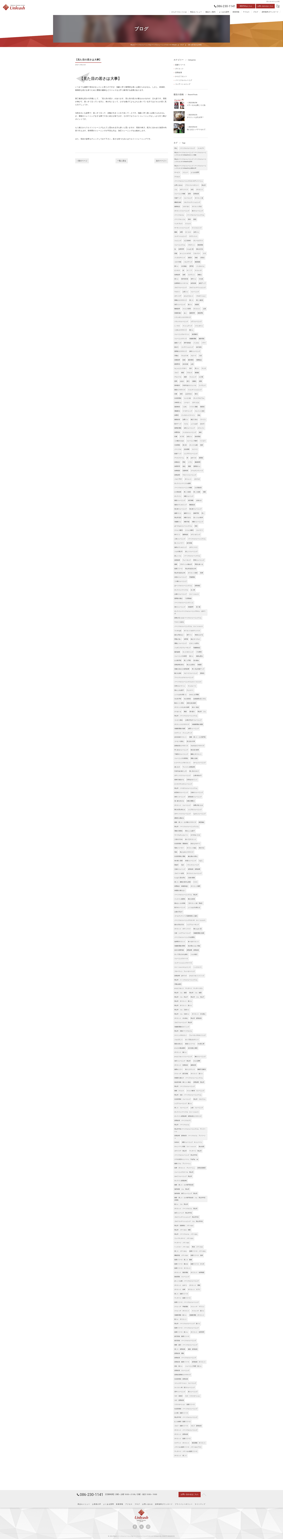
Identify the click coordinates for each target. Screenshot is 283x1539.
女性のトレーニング (180, 577)
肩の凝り (192, 711)
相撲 (185, 377)
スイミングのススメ (180, 1035)
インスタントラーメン (188, 415)
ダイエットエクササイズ (181, 724)
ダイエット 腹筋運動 (181, 1272)
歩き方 (202, 424)
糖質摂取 (200, 313)
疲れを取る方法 (179, 924)
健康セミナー (178, 1069)
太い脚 (193, 590)
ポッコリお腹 (193, 445)
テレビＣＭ (184, 355)
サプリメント (193, 236)
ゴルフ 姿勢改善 (196, 1426)
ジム (175, 189)
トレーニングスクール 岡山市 (183, 1172)
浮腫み (176, 355)
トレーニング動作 (192, 441)
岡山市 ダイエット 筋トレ (183, 1001)
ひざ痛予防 (177, 660)
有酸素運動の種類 (197, 724)
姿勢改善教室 (201, 1168)
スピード (193, 355)
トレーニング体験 (179, 193)
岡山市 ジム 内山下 (181, 997)
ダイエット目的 (192, 573)
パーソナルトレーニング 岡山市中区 (185, 1155)
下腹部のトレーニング (181, 754)
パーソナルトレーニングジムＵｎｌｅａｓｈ (187, 682)
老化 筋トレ (178, 1366)
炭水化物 (185, 364)
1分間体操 (188, 598)
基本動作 (177, 385)
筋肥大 (190, 257)
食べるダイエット (193, 941)
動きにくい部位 (179, 703)
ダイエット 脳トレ (180, 1052)
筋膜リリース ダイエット (182, 1268)
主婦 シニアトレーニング (182, 933)
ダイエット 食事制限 (197, 1272)
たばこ (201, 860)
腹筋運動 (200, 245)
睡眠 (175, 232)
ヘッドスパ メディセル (181, 1247)
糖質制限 (197, 262)
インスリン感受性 (179, 899)
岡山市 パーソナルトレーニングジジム (186, 826)
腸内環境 (191, 360)
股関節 (201, 458)
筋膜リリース (180, 65)
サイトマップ (200, 1504)
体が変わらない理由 (194, 946)
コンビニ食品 (178, 720)
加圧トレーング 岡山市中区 (183, 1213)
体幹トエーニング (179, 797)
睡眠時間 (197, 462)
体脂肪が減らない (179, 890)
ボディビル (195, 402)
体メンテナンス (190, 1069)
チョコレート (192, 686)
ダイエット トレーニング (182, 805)
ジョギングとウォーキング (182, 647)
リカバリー (196, 253)
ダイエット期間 (195, 886)
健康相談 (185, 534)
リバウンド (202, 385)
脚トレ (176, 266)
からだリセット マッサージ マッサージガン (188, 988)
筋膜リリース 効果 (197, 1255)
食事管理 (181, 249)
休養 (175, 394)
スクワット (191, 274)
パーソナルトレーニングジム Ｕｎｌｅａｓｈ (188, 626)
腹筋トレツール (190, 1044)
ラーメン (203, 419)
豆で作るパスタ (195, 835)
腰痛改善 (177, 419)
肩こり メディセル (180, 1251)
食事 (184, 274)
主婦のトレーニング (197, 792)
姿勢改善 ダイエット (199, 1362)
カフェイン (201, 428)
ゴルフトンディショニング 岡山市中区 (186, 1217)
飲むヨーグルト (195, 639)
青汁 (190, 368)
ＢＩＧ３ (188, 232)
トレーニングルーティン (181, 334)
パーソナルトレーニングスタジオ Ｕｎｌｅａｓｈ (190, 920)
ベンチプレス (178, 223)
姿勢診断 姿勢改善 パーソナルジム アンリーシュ (190, 1137)
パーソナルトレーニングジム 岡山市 (185, 894)
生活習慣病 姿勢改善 (181, 1379)
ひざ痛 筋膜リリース (181, 1413)
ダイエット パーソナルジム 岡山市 (185, 1208)
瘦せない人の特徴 (179, 903)
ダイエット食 (199, 198)
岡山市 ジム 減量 (180, 992)
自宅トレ (196, 232)
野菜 (184, 462)
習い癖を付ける (179, 801)
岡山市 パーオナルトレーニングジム (185, 788)
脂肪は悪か (199, 656)
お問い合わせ (178, 185)
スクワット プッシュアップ (183, 733)
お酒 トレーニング (197, 1107)
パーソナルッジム (179, 219)
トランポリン (199, 326)
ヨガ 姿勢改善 (179, 1400)
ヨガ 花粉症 (178, 1396)
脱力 (188, 381)
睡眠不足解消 (202, 1069)
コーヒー (187, 402)
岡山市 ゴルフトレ (199, 1099)
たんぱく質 (190, 249)
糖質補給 (201, 822)
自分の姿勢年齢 (179, 950)
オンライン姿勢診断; (180, 1180)
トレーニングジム (179, 245)
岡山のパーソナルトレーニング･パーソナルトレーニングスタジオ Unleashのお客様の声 (190, 167)
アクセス (177, 176)
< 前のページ (82, 161)
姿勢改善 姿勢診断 (194, 869)
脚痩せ (200, 274)
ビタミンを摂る (194, 643)
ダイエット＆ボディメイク (192, 630)
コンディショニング (182, 84)
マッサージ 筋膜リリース (182, 1298)
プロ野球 (199, 652)
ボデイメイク (193, 547)
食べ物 (198, 607)
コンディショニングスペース (183, 963)
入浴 (200, 355)
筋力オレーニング (179, 907)
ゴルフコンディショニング (192, 202)
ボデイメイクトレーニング (182, 814)
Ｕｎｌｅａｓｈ (194, 594)
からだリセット (181, 76)
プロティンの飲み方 (186, 564)
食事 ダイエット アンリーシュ (184, 1168)
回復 (175, 253)
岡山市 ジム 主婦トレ (181, 1009)
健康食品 (177, 206)
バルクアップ (188, 262)
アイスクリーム (179, 458)
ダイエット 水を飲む (199, 1014)
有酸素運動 (192, 338)
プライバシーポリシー (192, 185)
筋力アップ (177, 424)
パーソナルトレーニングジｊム (183, 602)
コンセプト (201, 148)
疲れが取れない (179, 635)
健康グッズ (177, 343)
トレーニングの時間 (180, 656)
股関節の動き (178, 598)
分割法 (202, 257)
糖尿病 (202, 406)
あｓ (185, 313)
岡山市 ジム (202, 711)
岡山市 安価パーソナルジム (183, 1031)
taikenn (176, 1142)
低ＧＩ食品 (195, 707)
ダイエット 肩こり (180, 1455)
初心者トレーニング (180, 509)
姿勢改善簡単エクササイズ (182, 1374)
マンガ (204, 368)
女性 (192, 189)
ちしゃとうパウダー (180, 368)
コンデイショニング (187, 347)
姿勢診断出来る (179, 664)
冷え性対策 (187, 699)
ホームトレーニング (199, 762)
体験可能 (186, 521)
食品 (184, 466)
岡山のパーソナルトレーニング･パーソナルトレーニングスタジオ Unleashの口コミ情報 (190, 154)
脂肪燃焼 (177, 406)
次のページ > (161, 161)
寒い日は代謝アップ (198, 669)
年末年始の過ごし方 (180, 771)
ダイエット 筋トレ (197, 1073)
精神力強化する (179, 779)
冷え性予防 (177, 699)
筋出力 (176, 347)
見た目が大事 (191, 741)
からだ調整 (196, 1061)
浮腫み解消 (177, 984)
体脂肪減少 (177, 313)
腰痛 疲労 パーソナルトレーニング (185, 1345)
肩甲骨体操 (187, 343)
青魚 (199, 415)
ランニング (192, 377)
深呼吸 (186, 639)
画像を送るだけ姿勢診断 (181, 669)
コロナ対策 (177, 262)
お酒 (204, 308)
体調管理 (177, 466)
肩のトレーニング (179, 607)
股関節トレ (197, 466)
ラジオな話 (177, 630)
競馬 (175, 381)
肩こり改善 (187, 492)
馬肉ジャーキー (179, 848)
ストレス (188, 223)
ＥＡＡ (195, 882)
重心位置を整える (179, 809)
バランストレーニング (181, 321)
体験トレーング (188, 496)
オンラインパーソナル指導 (182, 483)
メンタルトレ (200, 266)
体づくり (177, 534)
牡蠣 (175, 436)
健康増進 (201, 338)
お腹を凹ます (178, 912)
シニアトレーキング (193, 924)
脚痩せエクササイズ (180, 300)
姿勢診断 (177, 475)
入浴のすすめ (178, 839)
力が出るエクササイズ (197, 745)
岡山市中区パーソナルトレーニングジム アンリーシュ (190, 1130)
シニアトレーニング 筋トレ (183, 1103)
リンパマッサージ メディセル (183, 1238)
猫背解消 (194, 334)
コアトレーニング (196, 321)
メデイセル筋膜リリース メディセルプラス (187, 1447)
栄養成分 (177, 462)
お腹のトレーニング (180, 594)
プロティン (191, 245)
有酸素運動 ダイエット (196, 1315)
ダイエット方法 (197, 206)
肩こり (191, 300)
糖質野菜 (177, 364)
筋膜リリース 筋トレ (181, 1332)
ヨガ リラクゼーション (192, 1396)
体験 (204, 492)
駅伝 (196, 394)
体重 (181, 232)
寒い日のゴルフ (194, 771)
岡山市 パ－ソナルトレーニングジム (185, 980)
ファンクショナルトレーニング (183, 677)
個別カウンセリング (180, 504)
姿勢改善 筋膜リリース (181, 1362)
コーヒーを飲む (179, 741)
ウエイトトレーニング (189, 475)
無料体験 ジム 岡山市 (181, 1189)
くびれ (185, 406)
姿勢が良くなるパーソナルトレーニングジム (187, 618)
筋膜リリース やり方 (197, 1264)
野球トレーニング (198, 560)
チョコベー (190, 690)
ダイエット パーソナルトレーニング (185, 1430)
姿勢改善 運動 (179, 1353)
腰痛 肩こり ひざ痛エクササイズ (185, 822)
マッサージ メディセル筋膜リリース (185, 1451)
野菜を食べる (199, 564)
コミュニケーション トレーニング (185, 1383)
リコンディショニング (195, 389)
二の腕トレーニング (180, 581)
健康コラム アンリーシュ (182, 1163)
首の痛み (196, 660)
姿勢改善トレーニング (195, 797)
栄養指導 (177, 360)
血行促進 (199, 347)
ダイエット (179, 69)
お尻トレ (185, 291)
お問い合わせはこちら (265, 6)
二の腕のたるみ (179, 441)
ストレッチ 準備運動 (181, 1306)
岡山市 (204, 185)
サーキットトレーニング (181, 228)
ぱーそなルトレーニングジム (183, 526)
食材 (200, 432)
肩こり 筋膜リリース (181, 1294)
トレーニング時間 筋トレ (193, 1366)
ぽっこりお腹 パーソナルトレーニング (186, 1281)
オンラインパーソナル (181, 590)
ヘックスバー (197, 967)
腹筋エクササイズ (179, 389)
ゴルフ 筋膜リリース (181, 1426)
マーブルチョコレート (181, 835)
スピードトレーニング (190, 673)
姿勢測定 (197, 585)
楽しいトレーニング (191, 551)
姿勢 (189, 193)
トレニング (177, 240)
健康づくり (177, 513)
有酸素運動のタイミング (181, 1027)
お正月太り (188, 394)
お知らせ (199, 500)
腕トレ (191, 330)
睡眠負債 (192, 504)
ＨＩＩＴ (189, 270)
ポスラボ (197, 479)
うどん (186, 424)
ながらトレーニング (199, 814)
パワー (204, 343)
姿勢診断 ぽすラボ (180, 975)
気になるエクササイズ (186, 852)
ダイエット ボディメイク (182, 929)
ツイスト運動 (193, 406)
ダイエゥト (196, 308)
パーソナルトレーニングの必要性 (184, 937)
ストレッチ (198, 270)
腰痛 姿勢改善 (192, 1349)
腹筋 (194, 219)
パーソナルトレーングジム (192, 556)
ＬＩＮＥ (177, 326)
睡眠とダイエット (196, 754)
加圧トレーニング (179, 304)
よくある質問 (195, 172)
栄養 (200, 381)
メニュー (185, 172)
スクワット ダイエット (181, 1443)
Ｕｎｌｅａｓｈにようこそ (182, 967)
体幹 (181, 394)
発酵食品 (199, 360)
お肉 (192, 364)
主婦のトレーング (179, 869)
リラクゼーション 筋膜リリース (184, 1404)
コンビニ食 (187, 398)
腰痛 (175, 564)
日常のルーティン (179, 686)
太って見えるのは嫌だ (181, 954)
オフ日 (182, 436)
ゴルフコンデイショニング (197, 287)
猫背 (201, 445)
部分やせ (201, 848)
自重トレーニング (193, 728)
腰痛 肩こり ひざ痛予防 (197, 737)
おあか (182, 381)
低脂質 (197, 304)
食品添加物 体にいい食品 (182, 1082)
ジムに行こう (178, 1039)
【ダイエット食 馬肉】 (195, 903)
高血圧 (176, 865)
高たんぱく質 (197, 929)
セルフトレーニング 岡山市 (183, 1176)
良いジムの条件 (198, 517)
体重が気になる (198, 805)
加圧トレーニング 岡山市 (182, 1061)
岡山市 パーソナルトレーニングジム (185, 716)
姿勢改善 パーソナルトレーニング (185, 1357)
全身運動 (177, 445)
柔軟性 (202, 673)
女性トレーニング (189, 428)
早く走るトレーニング (181, 750)
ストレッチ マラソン (197, 1306)
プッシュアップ (187, 326)
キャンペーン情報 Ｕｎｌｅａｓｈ (185, 1146)
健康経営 (193, 1065)
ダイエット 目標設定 (181, 1065)
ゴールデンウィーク (197, 470)
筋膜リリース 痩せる (181, 1264)
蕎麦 (185, 711)
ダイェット (188, 479)
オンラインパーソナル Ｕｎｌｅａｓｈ (186, 1112)
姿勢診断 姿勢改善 (193, 950)
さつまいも (177, 711)
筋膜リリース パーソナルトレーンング (186, 1302)
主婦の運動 (191, 877)
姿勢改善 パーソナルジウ (182, 1120)
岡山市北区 (177, 517)
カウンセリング (195, 534)
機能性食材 (177, 202)
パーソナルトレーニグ (183, 80)
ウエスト (177, 291)
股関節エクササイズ (180, 351)
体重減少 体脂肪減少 (181, 886)
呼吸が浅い (177, 639)
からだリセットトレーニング (183, 1056)
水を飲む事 (201, 1044)
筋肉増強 (197, 436)
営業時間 (185, 470)
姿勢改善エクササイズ (181, 745)
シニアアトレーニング (190, 453)
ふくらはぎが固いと (180, 694)
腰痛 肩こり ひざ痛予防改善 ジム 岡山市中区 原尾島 (190, 1199)
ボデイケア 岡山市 (180, 1151)
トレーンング (195, 291)
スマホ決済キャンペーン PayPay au (186, 1159)
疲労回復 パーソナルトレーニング (185, 1340)
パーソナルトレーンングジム (197, 539)
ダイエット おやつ (180, 1285)
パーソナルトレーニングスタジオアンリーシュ (188, 181)
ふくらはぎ (194, 424)
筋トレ (190, 304)
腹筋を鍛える (178, 1044)
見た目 (185, 445)
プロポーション (201, 296)
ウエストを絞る (179, 622)
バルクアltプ (178, 479)
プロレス (189, 372)
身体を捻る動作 (191, 703)
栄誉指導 (177, 560)
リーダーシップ (187, 411)
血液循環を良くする (199, 699)
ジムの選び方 (178, 551)
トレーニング (188, 198)
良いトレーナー (179, 543)
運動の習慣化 (178, 831)
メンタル (196, 343)
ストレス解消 (178, 530)
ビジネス (177, 270)
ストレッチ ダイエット (181, 1311)
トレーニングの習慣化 (181, 758)
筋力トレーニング (197, 211)
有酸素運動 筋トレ (180, 1315)
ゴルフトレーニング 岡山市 (183, 1022)
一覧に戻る (121, 161)
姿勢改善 (178, 73)
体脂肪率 (190, 607)
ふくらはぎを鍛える (194, 907)
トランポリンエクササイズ (182, 317)
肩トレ (176, 279)
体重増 (176, 415)
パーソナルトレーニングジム (195, 215)
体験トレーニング (197, 521)
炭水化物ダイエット (180, 737)
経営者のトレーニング (181, 792)
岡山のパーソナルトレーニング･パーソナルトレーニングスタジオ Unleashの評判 (190, 160)
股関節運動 (177, 428)
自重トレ (185, 419)
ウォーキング (187, 560)
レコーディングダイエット (182, 762)
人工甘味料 (187, 240)
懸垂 (189, 466)
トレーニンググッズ (180, 338)
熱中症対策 (184, 279)
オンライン (177, 496)
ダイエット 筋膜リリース (182, 1438)
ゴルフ (176, 372)
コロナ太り (186, 206)
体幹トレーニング (194, 351)
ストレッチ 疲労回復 (181, 1073)
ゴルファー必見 (179, 873)
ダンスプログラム (198, 398)
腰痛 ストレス (179, 1090)
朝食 (196, 257)
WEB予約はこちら (246, 6)
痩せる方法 (199, 249)
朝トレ (191, 656)
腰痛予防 (196, 513)
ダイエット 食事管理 (197, 1332)
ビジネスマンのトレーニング (183, 784)
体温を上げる (199, 635)
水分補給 (184, 266)
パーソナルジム (179, 215)
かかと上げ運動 (194, 694)
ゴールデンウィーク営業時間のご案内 (185, 916)
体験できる (187, 517)
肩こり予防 (187, 660)
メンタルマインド (179, 257)
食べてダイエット (190, 839)
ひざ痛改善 (198, 487)
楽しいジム (177, 556)
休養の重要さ (191, 801)
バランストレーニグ (193, 865)
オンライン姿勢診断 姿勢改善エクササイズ (187, 1116)
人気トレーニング (179, 539)
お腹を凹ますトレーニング (193, 720)
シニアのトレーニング (195, 809)
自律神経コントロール (181, 283)
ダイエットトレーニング (181, 211)
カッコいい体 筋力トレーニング (184, 1387)
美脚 (201, 573)
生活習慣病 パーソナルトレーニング (185, 1409)
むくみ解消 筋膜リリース (182, 1421)
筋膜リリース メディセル (197, 1251)
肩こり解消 (199, 300)
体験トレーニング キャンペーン (192, 1142)
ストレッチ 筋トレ (198, 1311)
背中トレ (193, 279)
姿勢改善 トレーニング (181, 1370)
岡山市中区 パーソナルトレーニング (185, 1417)
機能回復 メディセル (181, 1255)
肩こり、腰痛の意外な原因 (182, 882)
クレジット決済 (199, 411)
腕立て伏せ (194, 419)
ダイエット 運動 (194, 1285)
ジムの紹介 (194, 954)
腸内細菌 (177, 652)
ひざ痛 (201, 377)
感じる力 (177, 767)
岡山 (175, 148)
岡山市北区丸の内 (190, 568)
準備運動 (192, 577)
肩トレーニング (192, 1391)
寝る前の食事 (195, 750)
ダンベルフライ (198, 240)
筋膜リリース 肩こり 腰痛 (183, 1259)
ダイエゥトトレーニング (194, 873)
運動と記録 (194, 758)
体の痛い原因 (178, 860)
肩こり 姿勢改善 (179, 1349)
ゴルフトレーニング (180, 287)
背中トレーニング (179, 1391)
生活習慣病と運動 (179, 856)
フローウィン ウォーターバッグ (184, 971)
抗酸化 (194, 381)
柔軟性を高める (179, 818)
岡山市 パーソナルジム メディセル (185, 1234)
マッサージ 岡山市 (195, 1151)
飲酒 (184, 360)
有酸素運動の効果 (198, 933)
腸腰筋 (197, 372)
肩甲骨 (191, 266)
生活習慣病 (177, 398)
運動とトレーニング (180, 643)
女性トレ (189, 436)
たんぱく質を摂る (179, 877)
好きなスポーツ (195, 843)
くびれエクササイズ (180, 330)
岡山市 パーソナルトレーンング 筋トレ (187, 1323)
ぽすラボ (193, 458)
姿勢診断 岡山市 (198, 1082)
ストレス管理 (187, 308)
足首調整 (186, 449)
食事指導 (177, 274)
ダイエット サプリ (194, 1289)
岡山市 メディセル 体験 (182, 1230)
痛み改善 (201, 1146)
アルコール (177, 377)
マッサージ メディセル (181, 1242)
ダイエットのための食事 (181, 707)
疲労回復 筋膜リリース (181, 1336)
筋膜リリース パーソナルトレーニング (186, 1328)
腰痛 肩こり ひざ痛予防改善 (183, 1185)
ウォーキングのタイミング (197, 1035)
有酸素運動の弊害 (179, 946)
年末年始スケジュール (189, 385)
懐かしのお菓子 (179, 690)
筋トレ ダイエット (180, 1319)
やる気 (201, 279)
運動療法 (177, 411)
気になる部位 (191, 664)
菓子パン (189, 635)
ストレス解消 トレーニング (195, 1090)
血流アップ (202, 283)
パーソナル (177, 449)
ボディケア (177, 296)
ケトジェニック (196, 228)
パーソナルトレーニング (187, 148)
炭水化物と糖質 (192, 1048)
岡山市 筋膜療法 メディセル (183, 1225)
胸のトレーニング (200, 1056)
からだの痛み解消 (179, 1048)
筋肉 (189, 219)
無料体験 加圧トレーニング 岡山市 (185, 1193)
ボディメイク (184, 189)
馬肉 (175, 852)
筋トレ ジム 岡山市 (181, 1204)
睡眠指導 (177, 308)
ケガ (204, 253)
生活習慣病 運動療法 (181, 843)
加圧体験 (190, 500)
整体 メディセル (197, 1247)
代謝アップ (177, 198)
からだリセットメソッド (196, 975)
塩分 (182, 865)
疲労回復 (189, 543)
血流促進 (193, 283)
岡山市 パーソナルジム (181, 1124)
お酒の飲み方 (197, 775)
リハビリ (203, 441)
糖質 (182, 372)
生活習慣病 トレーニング (182, 1099)
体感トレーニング (190, 860)
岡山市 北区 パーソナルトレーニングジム (187, 1095)
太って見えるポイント (192, 1039)
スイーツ (195, 449)
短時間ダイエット (179, 941)
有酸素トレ (177, 521)
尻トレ (197, 368)
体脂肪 (200, 664)
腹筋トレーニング (179, 500)
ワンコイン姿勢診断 (189, 767)
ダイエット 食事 (179, 1289)
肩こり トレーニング (181, 1107)
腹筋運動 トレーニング (181, 1276)
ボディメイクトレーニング (182, 775)
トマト (190, 462)
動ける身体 (177, 673)
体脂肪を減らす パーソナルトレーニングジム (188, 1078)
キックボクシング (188, 652)
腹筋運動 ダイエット (199, 1443)
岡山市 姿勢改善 (196, 1018)
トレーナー (199, 530)
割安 (196, 526)
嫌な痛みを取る (192, 856)
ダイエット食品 (191, 848)
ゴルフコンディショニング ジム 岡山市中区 (188, 1221)
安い (203, 513)
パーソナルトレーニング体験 (183, 487)
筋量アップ (177, 453)
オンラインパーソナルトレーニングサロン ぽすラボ (190, 612)
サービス (177, 172)
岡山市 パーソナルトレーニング (184, 1086)
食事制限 (177, 470)
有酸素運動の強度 (179, 728)
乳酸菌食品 (196, 647)
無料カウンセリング (180, 547)
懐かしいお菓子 (190, 831)
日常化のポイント (192, 779)
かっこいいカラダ (185, 253)
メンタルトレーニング (189, 432)
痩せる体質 (191, 899)
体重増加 (177, 432)
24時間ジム (177, 402)
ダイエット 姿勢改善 (181, 1434)
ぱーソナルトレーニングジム (183, 585)
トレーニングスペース (181, 958)
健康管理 (192, 313)
